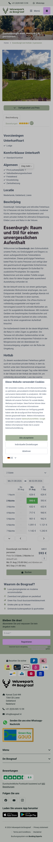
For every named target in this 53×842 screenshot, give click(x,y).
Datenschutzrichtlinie (30, 419)
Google (42, 419)
